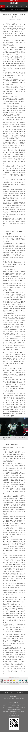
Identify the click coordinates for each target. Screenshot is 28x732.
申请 (16, 696)
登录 (25, 6)
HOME (3, 9)
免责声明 (16, 702)
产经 (16, 6)
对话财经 (17, 9)
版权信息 (11, 702)
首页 (2, 6)
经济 (22, 9)
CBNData (14, 700)
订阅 (21, 6)
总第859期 (10, 9)
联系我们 (21, 692)
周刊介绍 (7, 692)
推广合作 (16, 692)
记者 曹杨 (14, 19)
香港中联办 (21, 698)
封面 (7, 6)
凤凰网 (13, 698)
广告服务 (12, 692)
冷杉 (11, 6)
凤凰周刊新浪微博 (7, 698)
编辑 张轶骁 (18, 19)
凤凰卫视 (17, 698)
